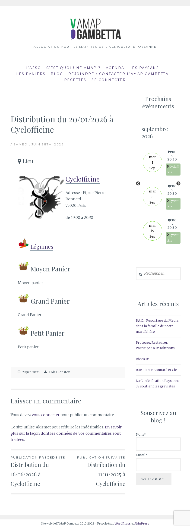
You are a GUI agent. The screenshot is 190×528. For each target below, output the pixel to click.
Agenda (115, 68)
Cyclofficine (83, 179)
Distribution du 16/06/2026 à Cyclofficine (38, 471)
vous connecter (46, 414)
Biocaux (142, 359)
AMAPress (141, 523)
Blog (57, 74)
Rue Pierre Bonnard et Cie (156, 370)
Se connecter (109, 80)
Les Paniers (31, 74)
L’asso (33, 68)
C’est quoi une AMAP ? (73, 68)
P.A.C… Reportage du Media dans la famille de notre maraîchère (157, 326)
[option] (158, 184)
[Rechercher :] (158, 273)
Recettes (75, 80)
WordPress (123, 523)
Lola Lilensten (59, 372)
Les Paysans (144, 68)
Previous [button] (138, 183)
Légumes (41, 246)
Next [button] (178, 183)
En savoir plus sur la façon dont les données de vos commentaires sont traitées (66, 433)
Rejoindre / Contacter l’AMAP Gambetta (118, 74)
